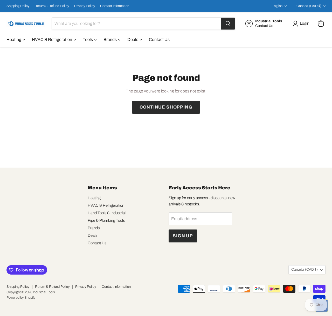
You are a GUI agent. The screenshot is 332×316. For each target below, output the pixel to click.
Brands (110, 39)
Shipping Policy (17, 6)
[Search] (228, 24)
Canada (308, 6)
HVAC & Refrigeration (52, 39)
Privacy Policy (84, 6)
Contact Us (159, 39)
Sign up (183, 235)
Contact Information (114, 6)
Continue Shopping (166, 107)
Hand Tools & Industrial (107, 213)
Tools (88, 39)
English (277, 6)
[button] (302, 23)
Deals (133, 39)
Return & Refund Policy (51, 6)
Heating (14, 39)
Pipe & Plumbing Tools (106, 220)
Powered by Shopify (20, 297)
